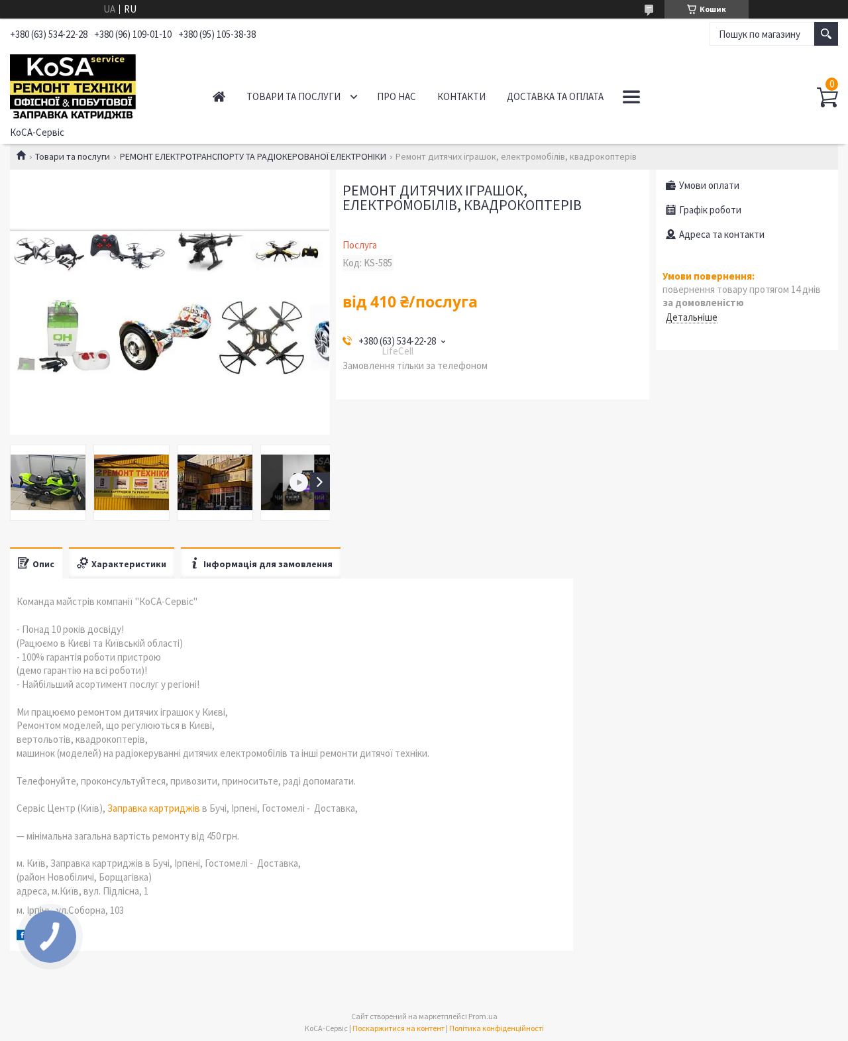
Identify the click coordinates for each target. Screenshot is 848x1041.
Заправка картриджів (153, 808)
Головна (219, 96)
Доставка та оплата (555, 96)
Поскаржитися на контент (398, 1028)
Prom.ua (483, 1016)
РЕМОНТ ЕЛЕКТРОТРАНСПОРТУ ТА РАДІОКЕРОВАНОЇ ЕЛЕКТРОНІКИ (253, 156)
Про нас (396, 96)
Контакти (461, 96)
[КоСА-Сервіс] (97, 85)
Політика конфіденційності (496, 1028)
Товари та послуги (293, 96)
